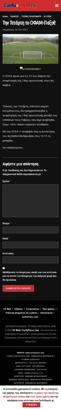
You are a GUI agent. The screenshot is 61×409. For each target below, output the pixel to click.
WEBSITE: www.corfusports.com (30, 353)
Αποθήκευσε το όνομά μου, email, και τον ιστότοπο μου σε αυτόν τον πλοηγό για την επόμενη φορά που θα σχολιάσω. (30, 276)
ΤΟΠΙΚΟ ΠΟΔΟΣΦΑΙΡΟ (31, 16)
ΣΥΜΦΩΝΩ (31, 404)
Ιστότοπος (8, 253)
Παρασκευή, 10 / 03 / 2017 (15, 29)
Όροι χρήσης (49, 309)
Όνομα (7, 223)
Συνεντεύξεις (32, 309)
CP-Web (7, 309)
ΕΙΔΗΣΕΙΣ (15, 16)
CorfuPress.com (30, 317)
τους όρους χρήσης (40, 396)
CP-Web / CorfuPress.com (25, 330)
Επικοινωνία (46, 313)
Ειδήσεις (18, 309)
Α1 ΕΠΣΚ (47, 16)
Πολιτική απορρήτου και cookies (21, 313)
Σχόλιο (7, 181)
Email (6, 238)
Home (5, 16)
